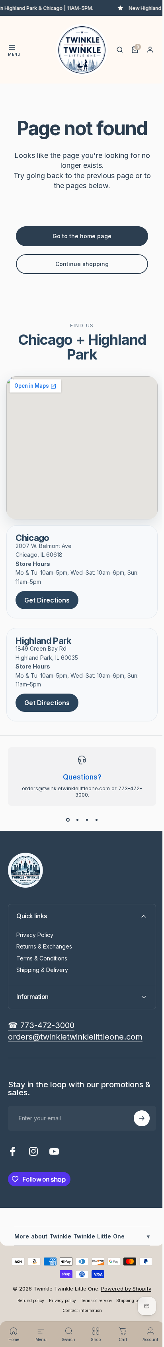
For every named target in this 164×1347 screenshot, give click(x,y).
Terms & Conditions (41, 958)
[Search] (120, 50)
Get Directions (47, 600)
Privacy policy (59, 1300)
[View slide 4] (96, 820)
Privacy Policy (34, 934)
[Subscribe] (136, 1118)
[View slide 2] (77, 820)
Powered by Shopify (123, 1288)
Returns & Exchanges (44, 946)
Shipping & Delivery (42, 969)
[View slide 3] (87, 820)
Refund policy (28, 1300)
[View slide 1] (67, 820)
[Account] (150, 50)
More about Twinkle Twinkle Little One (79, 1236)
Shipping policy (128, 1300)
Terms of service (93, 1300)
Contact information (79, 1310)
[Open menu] (12, 47)
